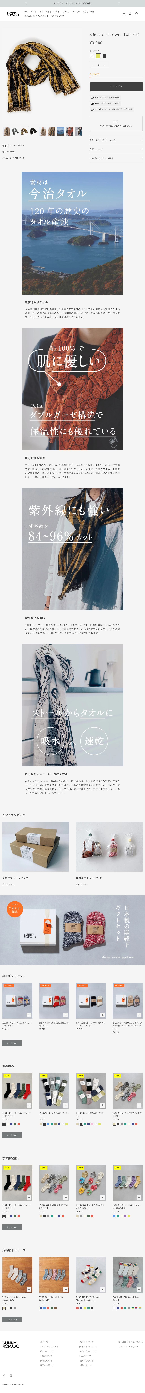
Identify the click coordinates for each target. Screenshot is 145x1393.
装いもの (76, 12)
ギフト (34, 12)
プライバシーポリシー (128, 1346)
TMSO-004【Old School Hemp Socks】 (126, 1298)
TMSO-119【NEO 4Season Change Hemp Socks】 (88, 1298)
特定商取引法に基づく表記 (130, 1342)
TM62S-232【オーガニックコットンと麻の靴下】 (16, 1114)
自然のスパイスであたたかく (36, 16)
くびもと (66, 12)
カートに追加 (116, 86)
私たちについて (57, 16)
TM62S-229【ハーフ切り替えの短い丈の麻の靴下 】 (90, 1206)
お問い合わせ (85, 1365)
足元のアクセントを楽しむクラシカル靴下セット (17, 1024)
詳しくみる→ (8, 884)
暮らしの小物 (88, 12)
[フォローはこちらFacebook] (3, 1375)
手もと (57, 12)
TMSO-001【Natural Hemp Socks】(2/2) (14, 1298)
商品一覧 (44, 1342)
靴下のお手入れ (47, 1365)
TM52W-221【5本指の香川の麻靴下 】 (90, 1114)
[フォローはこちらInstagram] (11, 1375)
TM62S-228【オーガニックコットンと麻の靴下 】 (127, 1206)
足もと (48, 12)
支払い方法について (88, 1351)
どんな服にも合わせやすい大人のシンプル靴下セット (90, 1024)
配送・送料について (88, 1346)
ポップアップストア (49, 1346)
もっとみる (12, 1043)
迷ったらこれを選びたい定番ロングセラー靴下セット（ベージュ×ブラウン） (127, 1026)
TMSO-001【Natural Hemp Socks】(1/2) (51, 1298)
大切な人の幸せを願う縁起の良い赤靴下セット (54, 1024)
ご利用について (86, 1342)
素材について (46, 1361)
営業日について (86, 1361)
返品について (85, 1356)
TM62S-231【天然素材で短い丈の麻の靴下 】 (127, 1114)
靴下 (41, 12)
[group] (72, 930)
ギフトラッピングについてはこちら (116, 126)
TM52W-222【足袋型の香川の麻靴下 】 (53, 1114)
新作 (26, 12)
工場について (46, 1356)
